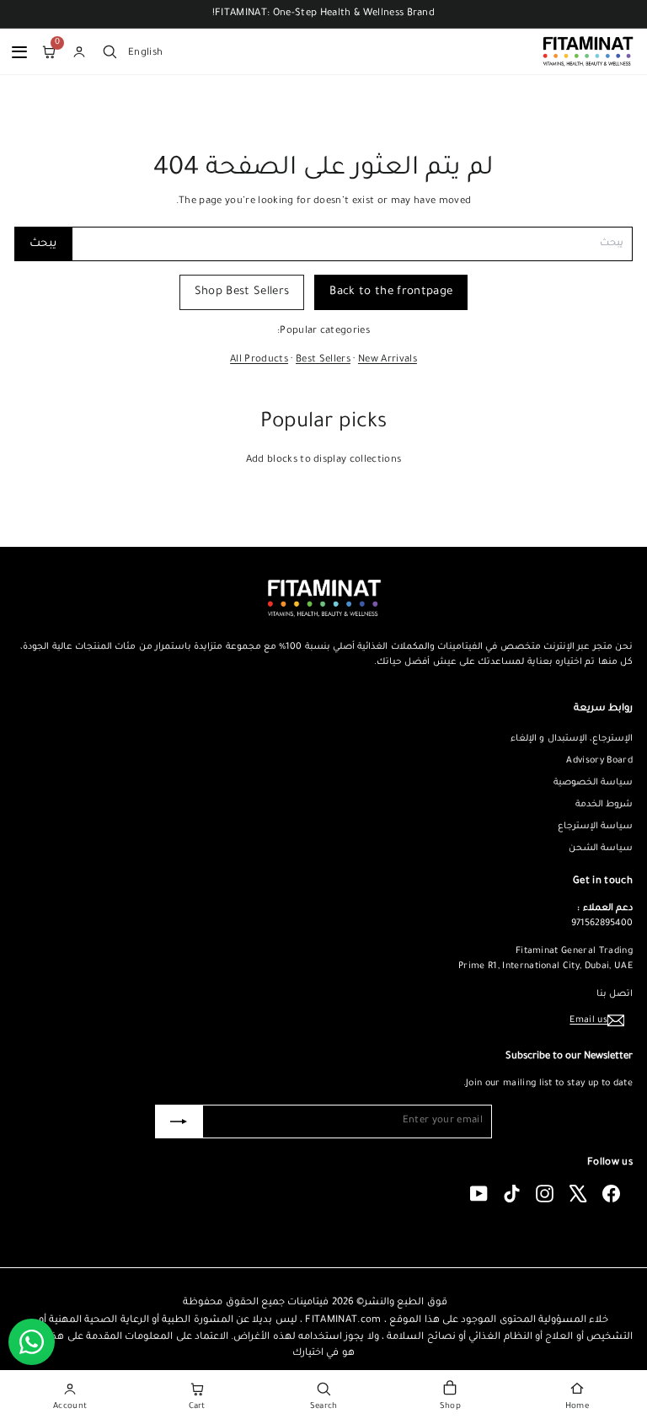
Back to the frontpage (390, 292)
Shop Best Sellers (242, 292)
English (145, 52)
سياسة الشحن (601, 848)
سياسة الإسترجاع (595, 827)
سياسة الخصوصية (593, 783)
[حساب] (79, 51)
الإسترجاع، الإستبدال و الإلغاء (572, 739)
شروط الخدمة (604, 805)
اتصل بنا (614, 994)
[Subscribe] (178, 1121)
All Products (259, 360)
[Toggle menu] (19, 51)
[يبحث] (109, 51)
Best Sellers (323, 360)
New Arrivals (387, 360)
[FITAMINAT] (588, 51)
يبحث (42, 244)
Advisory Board (599, 761)
